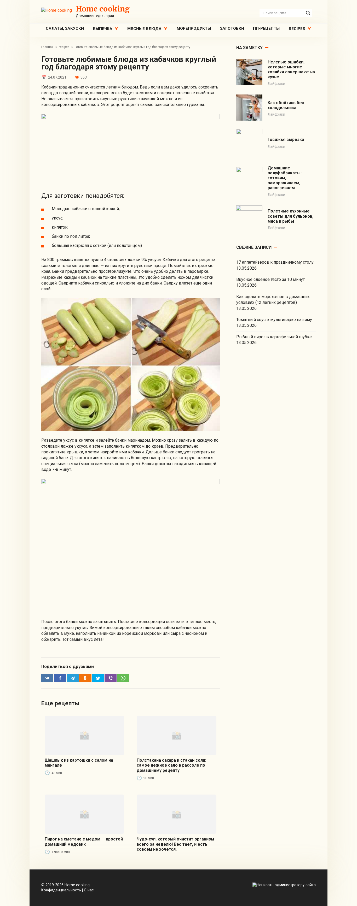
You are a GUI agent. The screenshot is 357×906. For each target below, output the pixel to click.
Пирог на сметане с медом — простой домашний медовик (84, 841)
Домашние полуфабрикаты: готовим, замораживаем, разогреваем (285, 178)
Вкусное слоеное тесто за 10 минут (270, 279)
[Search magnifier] (308, 13)
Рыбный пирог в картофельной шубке (274, 336)
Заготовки (232, 28)
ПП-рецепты (266, 28)
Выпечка (102, 28)
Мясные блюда (144, 28)
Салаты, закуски (65, 28)
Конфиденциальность (61, 890)
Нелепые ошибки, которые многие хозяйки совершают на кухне (291, 70)
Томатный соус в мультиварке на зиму (274, 319)
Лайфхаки (276, 83)
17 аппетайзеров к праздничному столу (275, 262)
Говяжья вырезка (286, 139)
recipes (297, 28)
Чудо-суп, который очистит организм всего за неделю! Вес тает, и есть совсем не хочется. (175, 844)
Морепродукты (194, 28)
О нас (89, 890)
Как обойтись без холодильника (286, 105)
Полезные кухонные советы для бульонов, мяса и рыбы (290, 216)
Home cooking (103, 9)
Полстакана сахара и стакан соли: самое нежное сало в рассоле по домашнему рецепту (171, 765)
